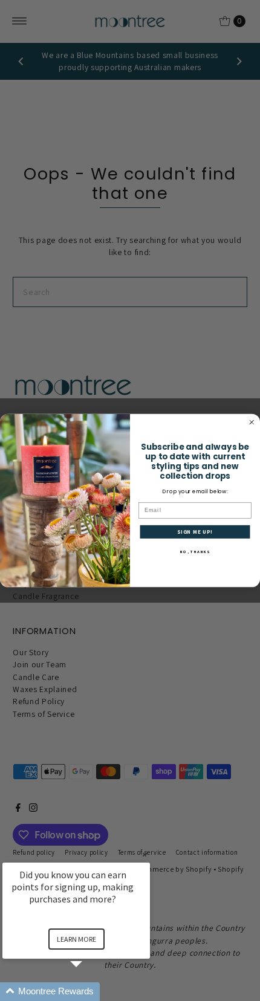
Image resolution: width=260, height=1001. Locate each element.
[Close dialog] (252, 422)
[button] (90, 991)
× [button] (144, 854)
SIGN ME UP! (195, 532)
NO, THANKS (195, 551)
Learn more (76, 939)
